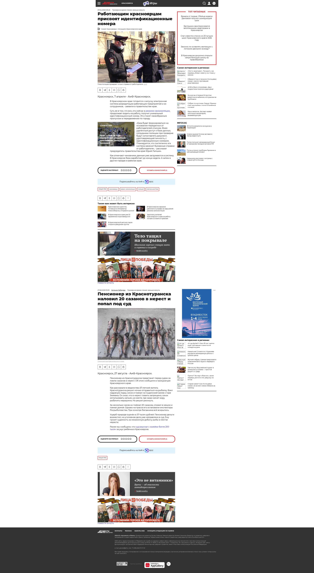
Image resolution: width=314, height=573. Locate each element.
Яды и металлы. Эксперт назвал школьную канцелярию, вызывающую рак (200, 113)
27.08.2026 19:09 (103, 290)
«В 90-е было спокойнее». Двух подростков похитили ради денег (201, 88)
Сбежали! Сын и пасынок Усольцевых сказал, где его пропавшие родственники (202, 81)
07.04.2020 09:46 (104, 10)
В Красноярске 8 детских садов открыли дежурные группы (120, 223)
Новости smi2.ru (106, 283)
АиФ (145, 84)
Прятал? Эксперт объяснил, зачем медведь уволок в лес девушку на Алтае (201, 378)
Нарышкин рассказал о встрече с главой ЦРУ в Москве (199, 159)
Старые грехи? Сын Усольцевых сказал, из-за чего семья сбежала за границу (201, 386)
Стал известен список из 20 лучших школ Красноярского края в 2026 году (197, 38)
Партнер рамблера (136, 564)
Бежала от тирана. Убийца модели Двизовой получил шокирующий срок (197, 18)
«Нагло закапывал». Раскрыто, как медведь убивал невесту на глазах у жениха (201, 73)
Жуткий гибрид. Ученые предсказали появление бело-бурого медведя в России (202, 361)
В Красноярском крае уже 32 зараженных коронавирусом (119, 215)
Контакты (118, 531)
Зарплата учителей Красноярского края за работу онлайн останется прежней (158, 216)
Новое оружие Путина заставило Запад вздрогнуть (199, 135)
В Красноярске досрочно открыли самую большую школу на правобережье (196, 58)
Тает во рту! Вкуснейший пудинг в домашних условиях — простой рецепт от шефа (201, 369)
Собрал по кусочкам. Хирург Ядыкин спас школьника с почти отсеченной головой (202, 105)
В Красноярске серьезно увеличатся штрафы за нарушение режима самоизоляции (160, 209)
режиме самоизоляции (158, 111)
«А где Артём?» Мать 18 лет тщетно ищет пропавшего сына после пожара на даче (201, 345)
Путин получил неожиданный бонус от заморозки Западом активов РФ (201, 143)
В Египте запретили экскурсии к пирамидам (199, 127)
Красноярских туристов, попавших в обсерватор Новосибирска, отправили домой (121, 209)
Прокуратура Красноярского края (111, 361)
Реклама (128, 531)
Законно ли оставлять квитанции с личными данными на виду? (197, 48)
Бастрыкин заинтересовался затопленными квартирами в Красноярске (196, 28)
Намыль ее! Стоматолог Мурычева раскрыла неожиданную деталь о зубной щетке (201, 353)
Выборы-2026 (139, 531)
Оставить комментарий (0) (157, 170)
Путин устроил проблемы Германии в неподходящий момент (201, 151)
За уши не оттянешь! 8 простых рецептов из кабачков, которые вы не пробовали (202, 97)
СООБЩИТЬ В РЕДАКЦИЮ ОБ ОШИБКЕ (160, 531)
